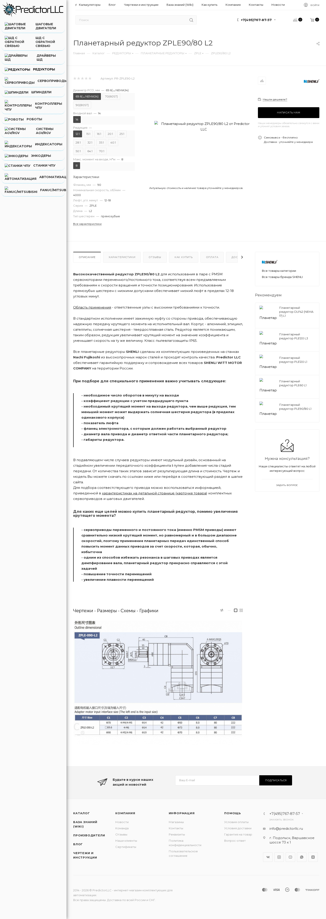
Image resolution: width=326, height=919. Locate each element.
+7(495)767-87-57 (256, 20)
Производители (89, 835)
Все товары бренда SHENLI (282, 277)
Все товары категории (279, 270)
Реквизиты (177, 834)
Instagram (279, 857)
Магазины (176, 822)
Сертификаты (125, 847)
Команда (122, 828)
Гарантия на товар (238, 834)
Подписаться (276, 780)
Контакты (176, 828)
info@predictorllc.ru (286, 828)
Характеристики (122, 257)
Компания (125, 813)
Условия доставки (237, 828)
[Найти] (191, 20)
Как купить (184, 257)
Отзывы (155, 257)
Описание (87, 257)
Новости (122, 822)
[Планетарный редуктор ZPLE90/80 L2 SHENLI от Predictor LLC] (203, 126)
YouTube (290, 857)
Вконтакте (268, 857)
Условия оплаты (236, 822)
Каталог (81, 813)
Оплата (212, 257)
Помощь (232, 813)
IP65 (193, 340)
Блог (78, 844)
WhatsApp (301, 857)
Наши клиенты (126, 840)
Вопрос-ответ (235, 840)
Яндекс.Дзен (313, 857)
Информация (182, 813)
